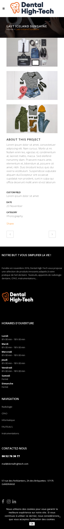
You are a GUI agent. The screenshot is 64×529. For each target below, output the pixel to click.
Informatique (8, 420)
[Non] (59, 517)
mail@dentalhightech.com (15, 463)
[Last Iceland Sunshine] (32, 68)
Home (9, 29)
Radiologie (7, 406)
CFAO (4, 413)
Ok (32, 524)
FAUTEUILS (7, 426)
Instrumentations (10, 433)
